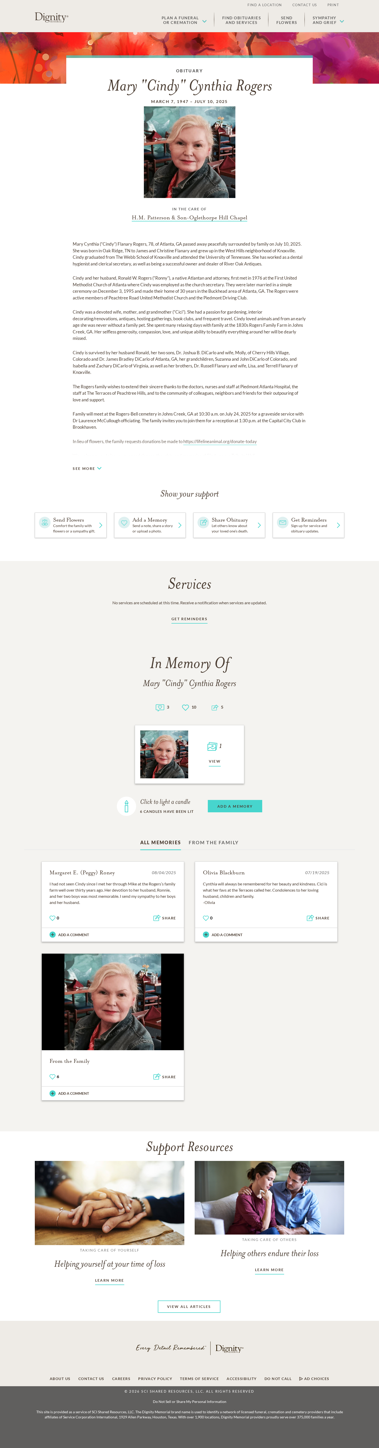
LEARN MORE (109, 1280)
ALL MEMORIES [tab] (160, 842)
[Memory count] (160, 707)
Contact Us (304, 5)
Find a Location (265, 5)
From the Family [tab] (214, 842)
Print (333, 5)
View (215, 761)
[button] (184, 20)
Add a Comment (73, 935)
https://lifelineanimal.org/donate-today (220, 441)
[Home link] (51, 17)
